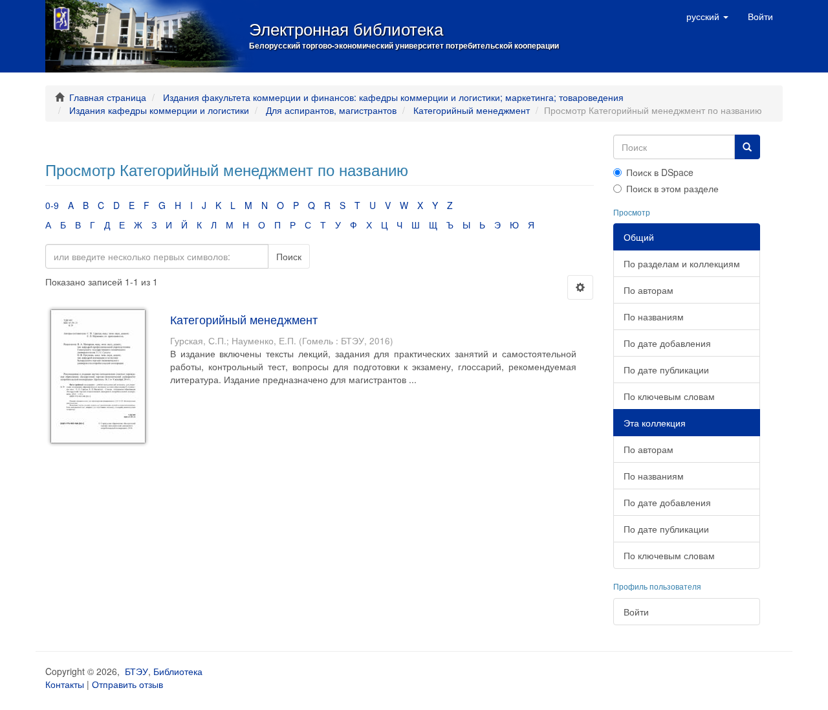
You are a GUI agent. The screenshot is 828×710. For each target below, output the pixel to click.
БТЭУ (136, 671)
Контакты (64, 684)
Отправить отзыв (127, 684)
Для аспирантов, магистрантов (331, 110)
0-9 (52, 205)
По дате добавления (667, 343)
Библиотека (177, 671)
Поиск (288, 256)
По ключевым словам (669, 396)
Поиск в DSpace (659, 172)
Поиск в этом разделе (672, 188)
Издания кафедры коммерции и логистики (159, 110)
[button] (707, 16)
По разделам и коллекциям (682, 263)
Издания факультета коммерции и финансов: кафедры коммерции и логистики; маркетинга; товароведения (393, 97)
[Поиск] (747, 147)
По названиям (654, 316)
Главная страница (107, 97)
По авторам (648, 289)
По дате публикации (666, 369)
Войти (636, 611)
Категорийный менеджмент (471, 110)
